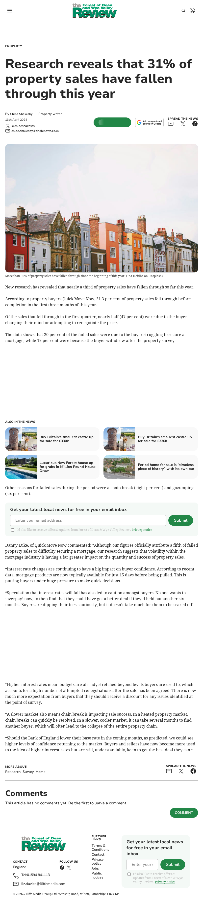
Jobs (95, 868)
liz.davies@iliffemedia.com (43, 883)
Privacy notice (142, 530)
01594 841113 (38, 875)
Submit (180, 520)
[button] (10, 11)
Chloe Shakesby (21, 114)
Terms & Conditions (100, 847)
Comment (184, 812)
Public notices (97, 875)
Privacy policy (97, 861)
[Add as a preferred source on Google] (149, 122)
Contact (98, 854)
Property (13, 46)
